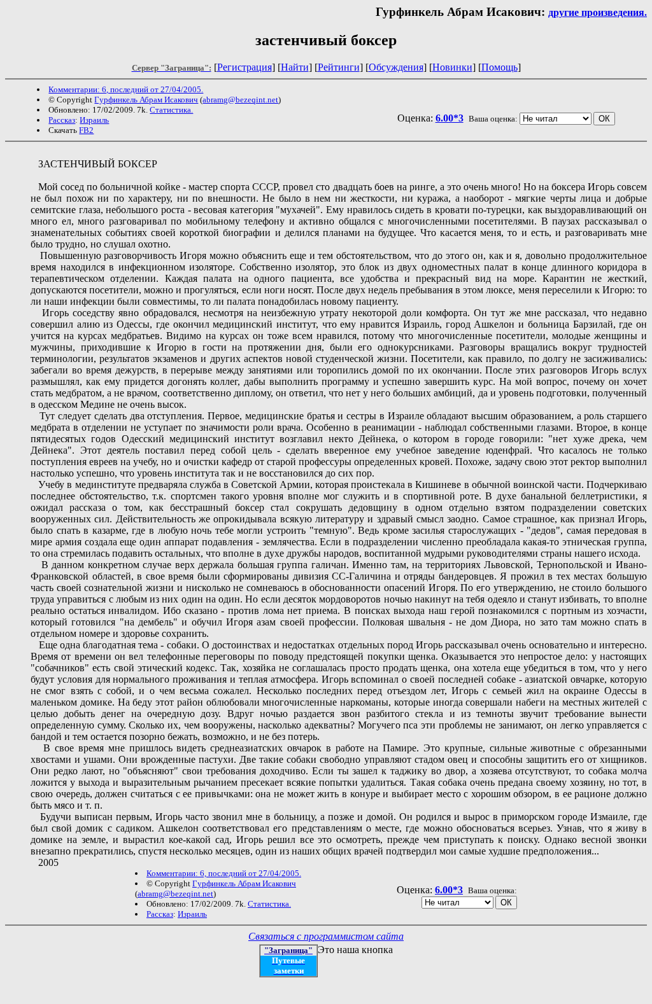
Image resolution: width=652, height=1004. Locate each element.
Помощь (499, 67)
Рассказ (61, 120)
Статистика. (171, 110)
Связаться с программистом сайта (326, 936)
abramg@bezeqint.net (240, 99)
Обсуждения (396, 67)
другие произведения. (597, 12)
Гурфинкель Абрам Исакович (146, 99)
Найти (295, 67)
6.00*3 (450, 118)
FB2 (86, 130)
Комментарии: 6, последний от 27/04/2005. (125, 89)
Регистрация (244, 67)
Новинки (452, 67)
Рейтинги (339, 67)
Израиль (94, 120)
